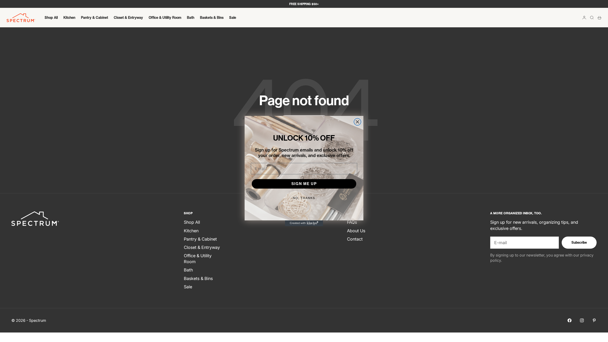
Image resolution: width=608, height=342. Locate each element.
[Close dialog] (357, 121)
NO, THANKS (304, 198)
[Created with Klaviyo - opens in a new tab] (304, 223)
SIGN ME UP (304, 183)
